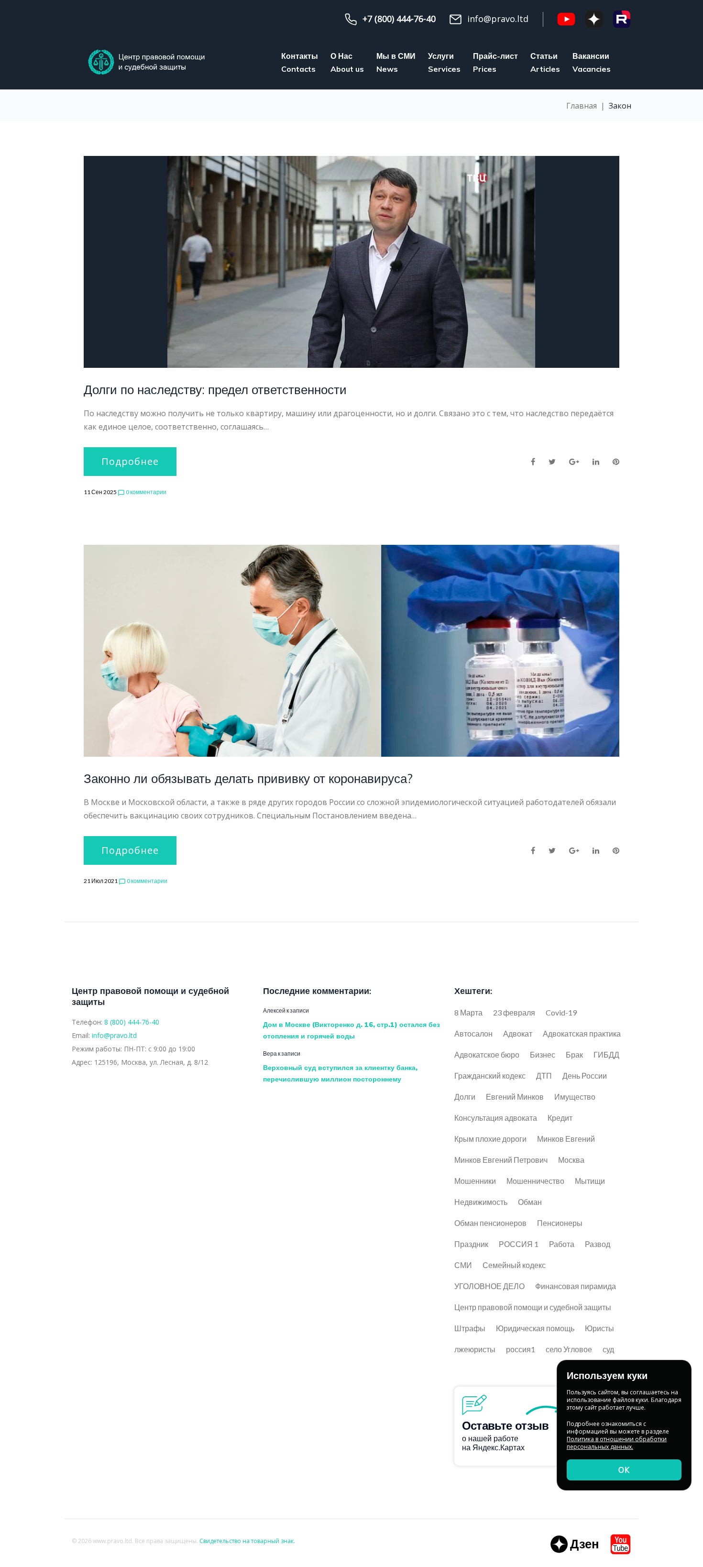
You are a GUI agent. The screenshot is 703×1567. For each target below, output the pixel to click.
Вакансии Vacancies (591, 62)
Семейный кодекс (514, 1264)
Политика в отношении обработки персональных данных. (617, 1443)
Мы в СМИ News (396, 62)
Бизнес (542, 1054)
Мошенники (475, 1180)
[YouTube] (566, 19)
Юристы (599, 1328)
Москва (571, 1159)
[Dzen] (574, 1544)
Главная (581, 105)
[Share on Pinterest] (616, 461)
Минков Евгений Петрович (501, 1159)
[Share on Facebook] (533, 461)
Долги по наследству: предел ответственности (215, 389)
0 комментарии (142, 492)
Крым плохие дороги (490, 1138)
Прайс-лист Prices (495, 62)
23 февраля (514, 1012)
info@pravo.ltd (114, 1035)
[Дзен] (594, 19)
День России (584, 1075)
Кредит (560, 1117)
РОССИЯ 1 (518, 1243)
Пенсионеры (559, 1222)
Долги (464, 1096)
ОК (624, 1470)
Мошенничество (535, 1180)
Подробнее (130, 461)
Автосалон (473, 1033)
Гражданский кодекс (490, 1075)
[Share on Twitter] (552, 461)
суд (608, 1349)
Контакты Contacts (299, 62)
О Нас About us (347, 62)
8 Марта (468, 1012)
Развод (597, 1243)
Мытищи (590, 1180)
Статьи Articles (545, 62)
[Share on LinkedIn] (596, 461)
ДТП (544, 1075)
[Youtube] (620, 1544)
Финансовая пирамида (575, 1286)
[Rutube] (621, 19)
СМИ (463, 1264)
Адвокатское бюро (486, 1054)
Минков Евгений (566, 1138)
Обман (530, 1201)
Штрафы (469, 1328)
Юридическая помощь (535, 1328)
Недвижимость (480, 1201)
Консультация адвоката (495, 1117)
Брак (574, 1054)
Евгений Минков (515, 1096)
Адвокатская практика (582, 1033)
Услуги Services (444, 62)
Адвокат (517, 1033)
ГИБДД (606, 1054)
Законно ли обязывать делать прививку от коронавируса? (248, 778)
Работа (561, 1243)
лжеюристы (474, 1349)
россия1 (520, 1349)
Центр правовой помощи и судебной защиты (532, 1307)
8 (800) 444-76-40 (131, 1021)
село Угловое (569, 1349)
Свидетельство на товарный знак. (247, 1541)
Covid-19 (561, 1012)
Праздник (471, 1243)
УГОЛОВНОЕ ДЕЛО (489, 1286)
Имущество (574, 1096)
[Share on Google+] (574, 461)
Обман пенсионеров (490, 1222)
